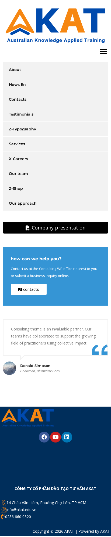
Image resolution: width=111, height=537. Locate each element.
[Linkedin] (66, 437)
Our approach (23, 203)
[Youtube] (55, 437)
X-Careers (18, 158)
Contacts (17, 99)
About (15, 69)
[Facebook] (44, 437)
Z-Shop (16, 188)
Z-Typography (22, 129)
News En (17, 84)
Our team (18, 173)
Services (17, 143)
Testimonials (21, 114)
